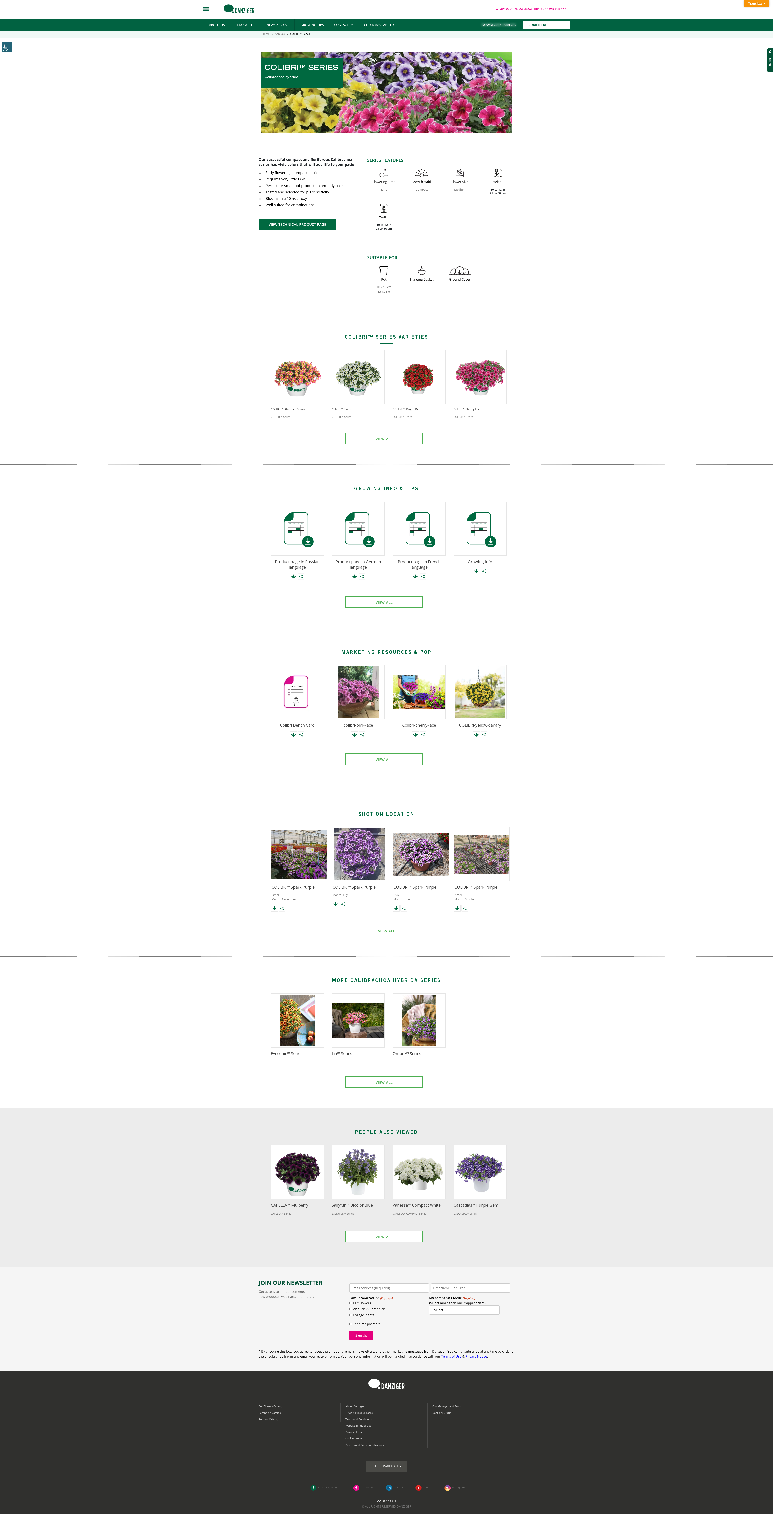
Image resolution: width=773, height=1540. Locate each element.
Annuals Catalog (268, 1419)
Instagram (458, 1487)
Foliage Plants (363, 1315)
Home (265, 34)
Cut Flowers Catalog (271, 1406)
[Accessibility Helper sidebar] (7, 47)
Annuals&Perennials (330, 1487)
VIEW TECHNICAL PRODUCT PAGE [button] (297, 224)
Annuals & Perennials (369, 1309)
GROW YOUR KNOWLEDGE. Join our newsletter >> (531, 9)
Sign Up (361, 1335)
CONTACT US (344, 25)
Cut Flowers (362, 1303)
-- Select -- (438, 1310)
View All (384, 438)
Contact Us (386, 1501)
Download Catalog (499, 25)
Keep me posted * (366, 1324)
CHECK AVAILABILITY (379, 25)
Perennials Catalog (270, 1413)
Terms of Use (451, 1356)
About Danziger (354, 1406)
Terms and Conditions (358, 1419)
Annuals (280, 34)
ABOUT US (217, 25)
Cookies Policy (354, 1438)
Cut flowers (368, 1487)
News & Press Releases (359, 1413)
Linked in (399, 1487)
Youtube (428, 1487)
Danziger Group (441, 1413)
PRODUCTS (245, 25)
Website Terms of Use (358, 1425)
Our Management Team (446, 1406)
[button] (206, 8)
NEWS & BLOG (277, 25)
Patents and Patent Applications (364, 1445)
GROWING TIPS (312, 25)
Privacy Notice (476, 1356)
